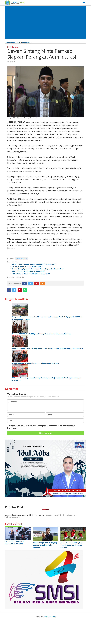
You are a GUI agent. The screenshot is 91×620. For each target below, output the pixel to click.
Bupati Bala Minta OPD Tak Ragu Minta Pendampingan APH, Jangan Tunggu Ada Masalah (47, 348)
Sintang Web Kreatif (50, 616)
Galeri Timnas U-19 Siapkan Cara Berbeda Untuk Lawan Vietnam (71, 545)
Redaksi (49, 515)
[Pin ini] (20, 290)
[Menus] (84, 2)
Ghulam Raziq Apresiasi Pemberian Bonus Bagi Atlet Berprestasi (37, 269)
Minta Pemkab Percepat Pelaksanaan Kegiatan (31, 273)
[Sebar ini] (9, 290)
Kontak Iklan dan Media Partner (64, 515)
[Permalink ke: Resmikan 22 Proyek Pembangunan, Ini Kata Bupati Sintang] (20, 356)
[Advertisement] (45, 22)
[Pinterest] (37, 283)
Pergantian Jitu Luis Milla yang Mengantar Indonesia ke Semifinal (45, 545)
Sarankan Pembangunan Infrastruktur (27, 266)
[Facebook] (25, 283)
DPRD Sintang (12, 47)
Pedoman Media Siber (12, 517)
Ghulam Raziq (21, 258)
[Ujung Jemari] (14, 3)
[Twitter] (31, 283)
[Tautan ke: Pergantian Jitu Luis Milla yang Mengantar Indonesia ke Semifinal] (45, 534)
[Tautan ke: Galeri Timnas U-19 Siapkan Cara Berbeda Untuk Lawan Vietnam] (73, 534)
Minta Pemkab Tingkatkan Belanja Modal (28, 271)
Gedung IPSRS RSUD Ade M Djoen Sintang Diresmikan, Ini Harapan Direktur (41, 334)
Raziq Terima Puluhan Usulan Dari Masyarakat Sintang (33, 264)
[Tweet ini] (14, 290)
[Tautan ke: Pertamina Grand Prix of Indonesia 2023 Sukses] (18, 533)
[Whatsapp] (25, 290)
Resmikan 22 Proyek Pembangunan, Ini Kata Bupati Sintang (35, 363)
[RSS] (43, 283)
